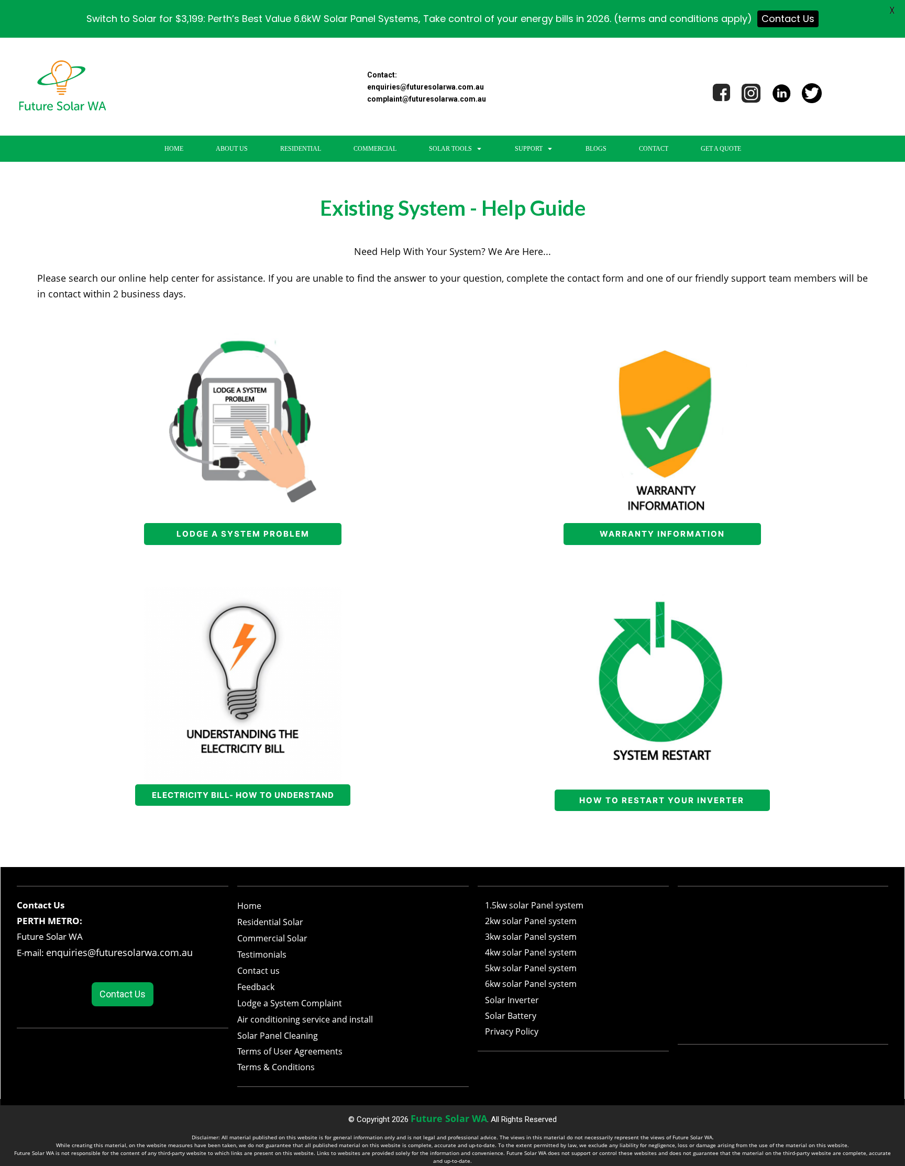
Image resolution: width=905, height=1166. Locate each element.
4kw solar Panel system (531, 952)
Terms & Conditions (276, 1067)
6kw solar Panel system (531, 984)
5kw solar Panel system (531, 968)
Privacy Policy (511, 1031)
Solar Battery (510, 1015)
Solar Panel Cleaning (277, 1035)
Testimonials (261, 954)
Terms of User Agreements (290, 1051)
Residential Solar (270, 922)
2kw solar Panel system (531, 921)
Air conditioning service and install (305, 1019)
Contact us (258, 970)
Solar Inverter (512, 1000)
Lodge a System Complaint (289, 1003)
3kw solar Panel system (531, 936)
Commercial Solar (272, 938)
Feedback (255, 987)
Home (249, 906)
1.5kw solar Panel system (534, 905)
